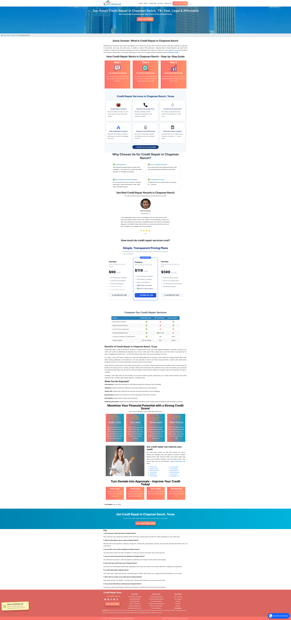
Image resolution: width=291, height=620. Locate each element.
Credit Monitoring (135, 599)
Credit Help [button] (152, 3)
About (164, 618)
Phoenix (178, 606)
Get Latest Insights (156, 601)
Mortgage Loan (174, 476)
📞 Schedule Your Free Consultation (145, 147)
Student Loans (154, 468)
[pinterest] (113, 599)
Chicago (178, 601)
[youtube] (116, 599)
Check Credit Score (134, 603)
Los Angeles (177, 599)
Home (141, 3)
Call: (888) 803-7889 (145, 523)
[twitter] (107, 599)
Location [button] (160, 3)
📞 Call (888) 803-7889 (119, 295)
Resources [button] (167, 3)
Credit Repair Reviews (156, 597)
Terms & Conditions (172, 618)
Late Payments (174, 467)
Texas (17, 35)
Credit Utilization (156, 608)
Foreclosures (173, 474)
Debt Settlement (175, 472)
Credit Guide (153, 472)
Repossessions (174, 470)
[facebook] (104, 599)
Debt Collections (154, 470)
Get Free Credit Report (134, 608)
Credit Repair (153, 476)
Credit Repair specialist (134, 597)
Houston (178, 603)
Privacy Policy (183, 618)
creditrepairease (117, 618)
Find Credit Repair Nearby (156, 599)
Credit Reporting (135, 601)
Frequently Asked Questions (156, 603)
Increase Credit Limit (135, 606)
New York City (178, 597)
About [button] (146, 3)
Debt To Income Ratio (156, 606)
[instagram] (110, 599)
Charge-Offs (153, 467)
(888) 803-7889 (180, 3)
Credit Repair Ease (8, 35)
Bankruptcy (153, 474)
